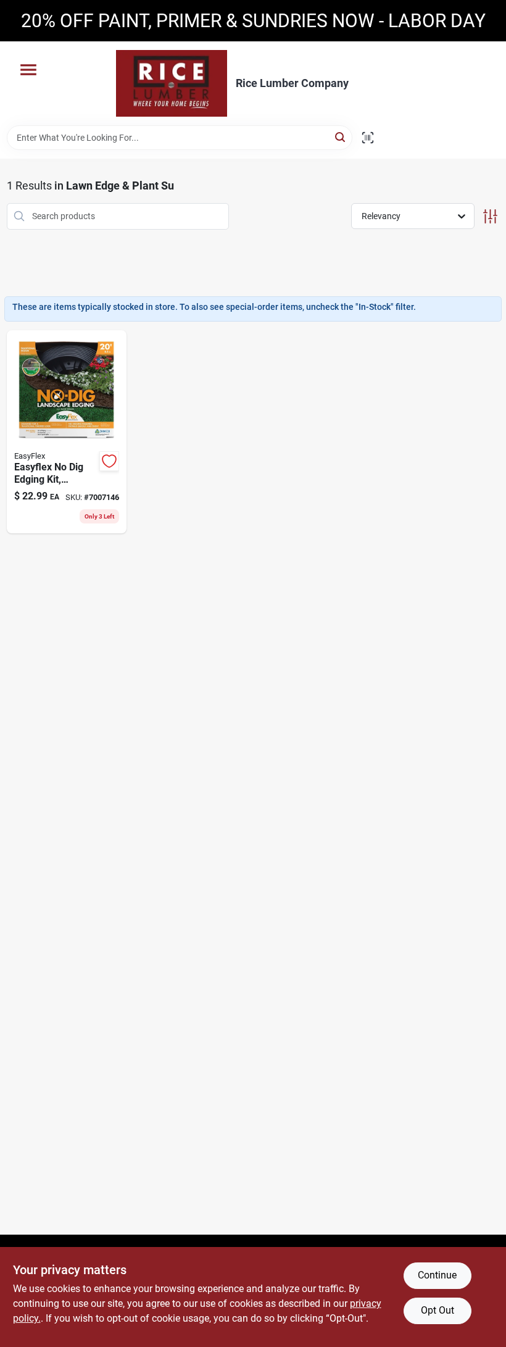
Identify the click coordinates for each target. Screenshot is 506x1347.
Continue (437, 1275)
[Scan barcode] (367, 137)
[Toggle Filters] (490, 216)
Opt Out (437, 1310)
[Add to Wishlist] (109, 461)
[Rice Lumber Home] (171, 83)
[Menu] (28, 70)
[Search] (341, 137)
